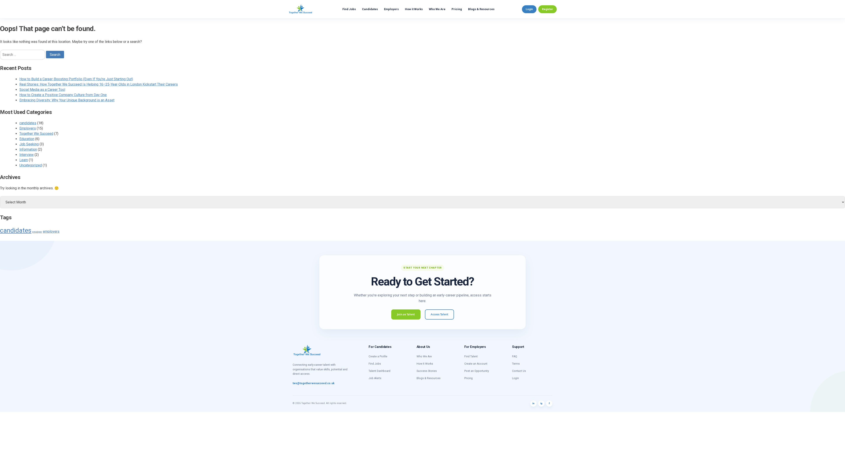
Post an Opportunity (476, 371)
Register (547, 9)
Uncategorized (30, 165)
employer (37, 231)
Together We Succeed (36, 134)
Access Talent (439, 314)
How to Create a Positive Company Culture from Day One (63, 95)
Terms (516, 363)
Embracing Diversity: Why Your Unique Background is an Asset (66, 100)
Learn (23, 160)
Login (529, 9)
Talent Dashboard (379, 371)
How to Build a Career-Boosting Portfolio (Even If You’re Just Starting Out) (76, 79)
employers (51, 231)
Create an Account (475, 363)
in (533, 403)
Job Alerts (375, 378)
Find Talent (471, 356)
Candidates (370, 9)
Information (28, 149)
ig (541, 403)
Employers (391, 9)
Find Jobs (349, 9)
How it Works (414, 9)
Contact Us (519, 371)
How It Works (425, 363)
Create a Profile (378, 356)
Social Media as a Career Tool (42, 90)
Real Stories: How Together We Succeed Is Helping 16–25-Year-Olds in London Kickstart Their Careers (98, 84)
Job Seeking (29, 144)
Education (26, 139)
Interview (26, 155)
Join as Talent (406, 314)
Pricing (457, 9)
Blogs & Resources (481, 9)
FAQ (514, 356)
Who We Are (437, 9)
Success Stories (427, 371)
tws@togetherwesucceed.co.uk (313, 383)
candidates (27, 123)
